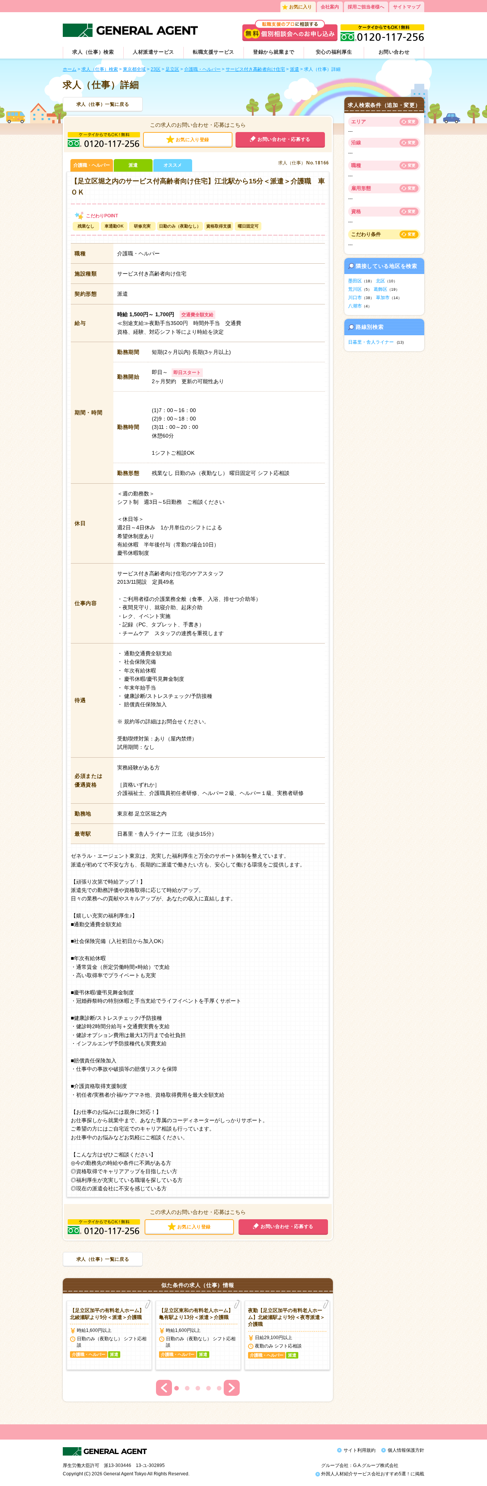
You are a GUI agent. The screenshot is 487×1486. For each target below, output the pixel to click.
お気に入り (300, 7)
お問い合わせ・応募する (284, 139)
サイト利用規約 (360, 1450)
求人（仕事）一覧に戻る (102, 104)
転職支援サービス (213, 52)
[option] (109, 1335)
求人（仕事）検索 (93, 52)
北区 (380, 281)
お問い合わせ (394, 52)
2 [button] (187, 1388)
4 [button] (208, 1388)
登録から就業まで (273, 52)
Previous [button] (164, 1388)
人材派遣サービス (153, 52)
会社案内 (330, 7)
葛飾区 (380, 289)
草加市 (383, 297)
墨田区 (355, 281)
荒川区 (355, 289)
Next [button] (232, 1388)
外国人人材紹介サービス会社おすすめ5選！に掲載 (372, 1473)
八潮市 (355, 306)
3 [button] (198, 1388)
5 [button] (219, 1388)
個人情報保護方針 (406, 1450)
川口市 (355, 297)
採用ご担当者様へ (366, 7)
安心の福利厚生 (334, 52)
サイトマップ (406, 7)
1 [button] (176, 1388)
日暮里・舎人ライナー (371, 342)
